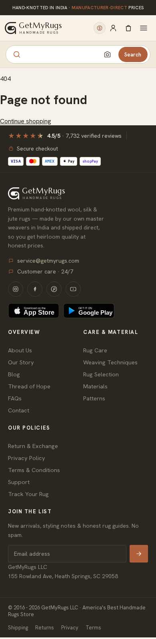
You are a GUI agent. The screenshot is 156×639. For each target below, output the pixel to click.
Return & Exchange (33, 446)
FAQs (15, 398)
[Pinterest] (54, 289)
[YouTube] (73, 289)
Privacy (69, 627)
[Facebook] (34, 289)
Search (133, 54)
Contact (18, 410)
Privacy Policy (26, 458)
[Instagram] (15, 289)
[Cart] (128, 28)
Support (19, 482)
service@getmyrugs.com (48, 260)
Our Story (21, 362)
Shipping (18, 627)
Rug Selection (101, 374)
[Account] (113, 28)
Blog (14, 374)
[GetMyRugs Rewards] (100, 28)
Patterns (94, 398)
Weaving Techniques (110, 362)
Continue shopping (25, 121)
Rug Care (95, 350)
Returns (44, 627)
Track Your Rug (28, 494)
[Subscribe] (139, 554)
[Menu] (143, 28)
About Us (20, 350)
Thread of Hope (29, 386)
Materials (95, 386)
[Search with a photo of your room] (107, 54)
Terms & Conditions (34, 470)
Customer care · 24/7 (45, 271)
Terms (93, 627)
